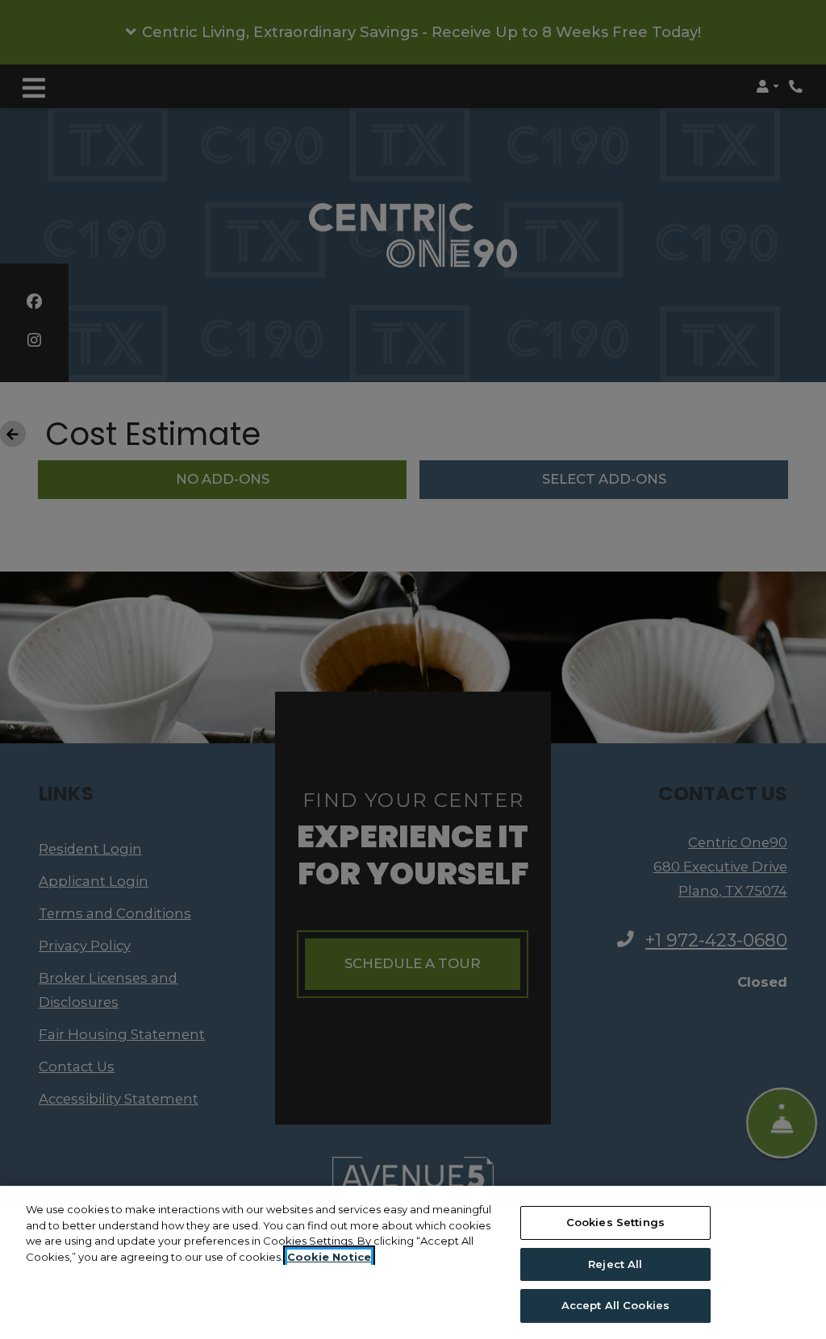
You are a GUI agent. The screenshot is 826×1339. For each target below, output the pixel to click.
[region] (413, 1262)
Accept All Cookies (615, 1305)
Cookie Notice (329, 1256)
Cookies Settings (615, 1222)
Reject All (615, 1264)
